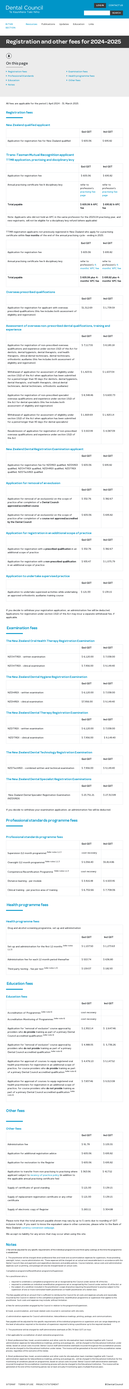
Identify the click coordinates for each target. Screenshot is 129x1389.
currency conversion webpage (37, 1227)
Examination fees (78, 71)
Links (91, 24)
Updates (64, 24)
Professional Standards (21, 76)
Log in (100, 5)
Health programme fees (82, 76)
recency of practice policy (44, 1175)
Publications (48, 24)
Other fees (74, 80)
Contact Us (116, 5)
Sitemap (10, 1384)
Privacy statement (47, 1384)
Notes (11, 85)
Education (78, 24)
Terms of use (25, 1384)
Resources (31, 24)
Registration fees (17, 71)
